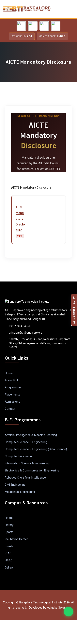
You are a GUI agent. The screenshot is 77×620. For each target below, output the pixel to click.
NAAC (9, 560)
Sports (9, 532)
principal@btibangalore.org (25, 332)
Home (9, 373)
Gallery (9, 567)
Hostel (9, 518)
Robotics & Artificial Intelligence (25, 477)
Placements (12, 394)
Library (9, 525)
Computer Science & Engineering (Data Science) (36, 449)
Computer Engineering (19, 456)
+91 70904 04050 (20, 326)
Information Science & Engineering (27, 463)
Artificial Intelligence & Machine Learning (31, 435)
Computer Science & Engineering (26, 442)
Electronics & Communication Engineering (32, 470)
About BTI (11, 380)
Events (9, 546)
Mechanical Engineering (20, 492)
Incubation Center (16, 539)
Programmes (13, 387)
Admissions (12, 401)
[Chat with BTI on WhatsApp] (68, 611)
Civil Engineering (15, 484)
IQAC (8, 553)
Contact (10, 409)
